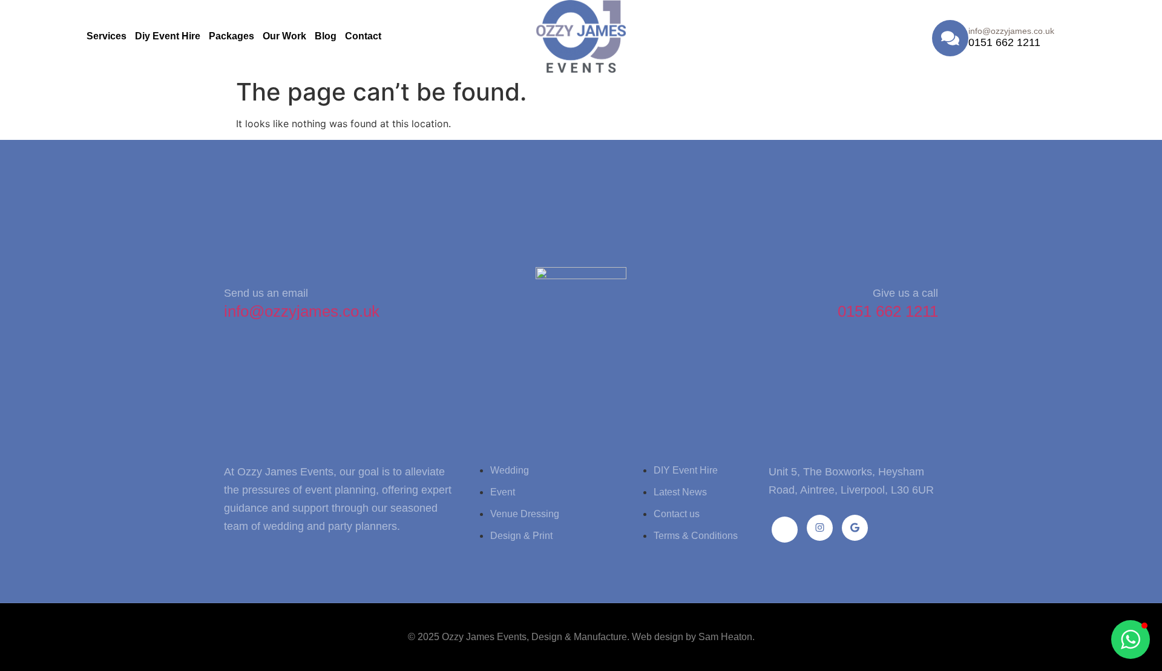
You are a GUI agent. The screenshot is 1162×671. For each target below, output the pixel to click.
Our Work (284, 36)
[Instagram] (820, 528)
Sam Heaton (725, 637)
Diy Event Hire (167, 36)
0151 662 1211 (1004, 42)
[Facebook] (785, 530)
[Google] (855, 528)
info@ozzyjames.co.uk (301, 311)
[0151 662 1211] (950, 38)
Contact (363, 36)
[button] (1130, 639)
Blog (325, 36)
